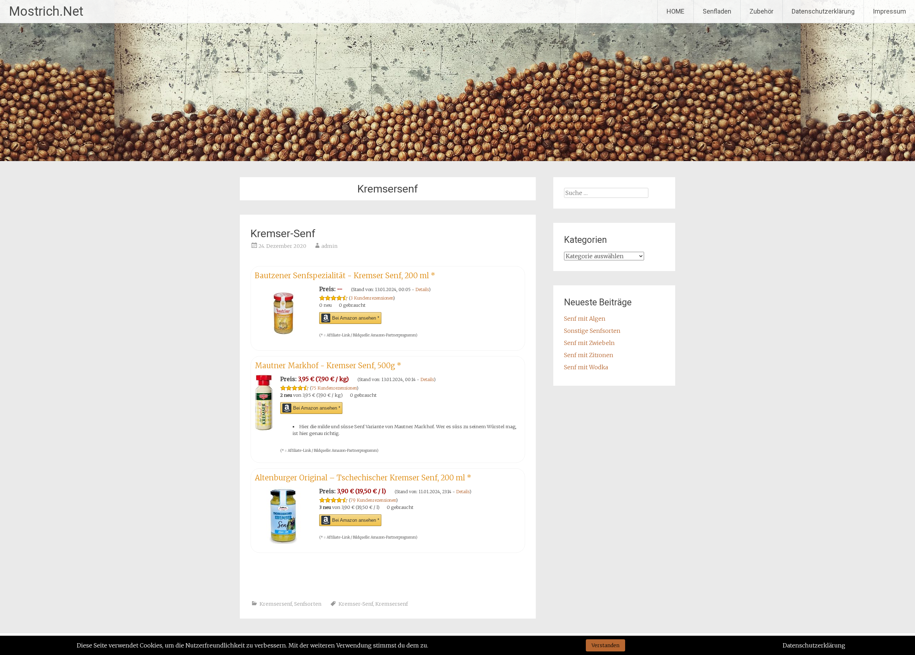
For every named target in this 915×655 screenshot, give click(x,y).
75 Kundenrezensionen (334, 388)
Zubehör (761, 11)
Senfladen (717, 11)
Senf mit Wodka (586, 367)
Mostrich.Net (46, 11)
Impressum (889, 11)
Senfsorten (307, 604)
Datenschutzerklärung (823, 11)
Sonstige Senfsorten (592, 330)
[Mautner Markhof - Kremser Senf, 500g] (264, 428)
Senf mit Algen (584, 318)
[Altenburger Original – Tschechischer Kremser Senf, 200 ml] (283, 541)
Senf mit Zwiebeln (589, 342)
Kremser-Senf (283, 233)
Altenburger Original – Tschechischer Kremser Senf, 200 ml (363, 477)
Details (422, 289)
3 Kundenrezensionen (371, 298)
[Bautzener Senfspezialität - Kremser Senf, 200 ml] (283, 339)
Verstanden (605, 645)
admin (329, 246)
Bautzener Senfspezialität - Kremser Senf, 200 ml (345, 275)
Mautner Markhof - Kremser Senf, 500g (328, 365)
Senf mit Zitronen (588, 355)
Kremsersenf (275, 604)
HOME (675, 11)
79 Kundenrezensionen (373, 500)
